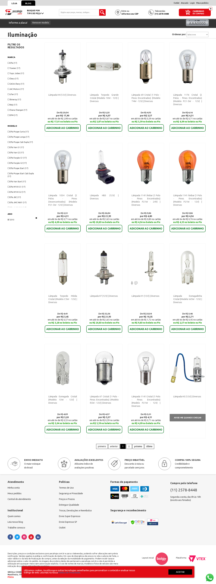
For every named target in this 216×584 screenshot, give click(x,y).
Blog (28, 3)
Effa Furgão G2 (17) (18, 163)
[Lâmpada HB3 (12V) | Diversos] (104, 167)
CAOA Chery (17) (16, 84)
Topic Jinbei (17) (16, 73)
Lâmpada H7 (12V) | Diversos (104, 296)
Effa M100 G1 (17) (17, 187)
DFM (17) (13, 115)
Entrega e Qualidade (69, 505)
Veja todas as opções (36, 218)
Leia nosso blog (15, 522)
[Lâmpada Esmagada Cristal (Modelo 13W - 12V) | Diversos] (63, 368)
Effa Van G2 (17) (16, 153)
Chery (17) (14, 79)
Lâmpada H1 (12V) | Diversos (145, 296)
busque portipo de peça (34, 12)
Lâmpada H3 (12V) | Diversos (187, 396)
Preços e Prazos (67, 499)
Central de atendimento (19, 499)
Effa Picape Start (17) (18, 168)
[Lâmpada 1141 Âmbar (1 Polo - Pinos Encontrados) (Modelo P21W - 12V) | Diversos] (188, 167)
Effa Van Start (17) (17, 182)
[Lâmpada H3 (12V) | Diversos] (188, 368)
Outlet (176, 3)
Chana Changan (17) (18, 110)
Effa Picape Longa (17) (19, 137)
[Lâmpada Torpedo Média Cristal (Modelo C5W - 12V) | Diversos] (63, 267)
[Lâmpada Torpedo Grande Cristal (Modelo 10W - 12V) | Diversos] (104, 66)
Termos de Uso (66, 487)
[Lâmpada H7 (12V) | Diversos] (104, 267)
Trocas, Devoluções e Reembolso (75, 510)
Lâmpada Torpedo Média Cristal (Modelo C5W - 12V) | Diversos (62, 299)
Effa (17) (13, 63)
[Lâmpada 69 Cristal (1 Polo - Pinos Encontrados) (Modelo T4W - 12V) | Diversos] (146, 66)
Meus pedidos (202, 3)
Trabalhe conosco (16, 527)
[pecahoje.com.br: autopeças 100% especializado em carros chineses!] (13, 12)
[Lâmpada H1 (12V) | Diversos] (146, 267)
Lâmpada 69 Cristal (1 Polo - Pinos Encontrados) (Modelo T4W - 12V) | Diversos (146, 98)
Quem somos (14, 516)
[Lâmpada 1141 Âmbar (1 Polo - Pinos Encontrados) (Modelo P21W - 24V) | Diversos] (146, 167)
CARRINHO (198, 11)
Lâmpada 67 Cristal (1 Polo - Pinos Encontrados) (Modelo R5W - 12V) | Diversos (104, 399)
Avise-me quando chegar (187, 418)
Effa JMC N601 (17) (18, 202)
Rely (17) (13, 105)
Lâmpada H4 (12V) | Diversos (62, 95)
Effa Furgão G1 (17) (18, 158)
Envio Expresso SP (68, 522)
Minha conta (14, 487)
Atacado (184, 3)
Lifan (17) (13, 94)
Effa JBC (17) (15, 197)
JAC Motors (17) (16, 89)
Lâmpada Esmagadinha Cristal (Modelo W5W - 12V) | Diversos (187, 299)
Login (192, 3)
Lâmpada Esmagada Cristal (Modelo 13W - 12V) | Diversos (62, 399)
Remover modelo (40, 22)
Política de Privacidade (69, 572)
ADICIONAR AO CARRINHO (62, 128)
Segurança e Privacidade (71, 493)
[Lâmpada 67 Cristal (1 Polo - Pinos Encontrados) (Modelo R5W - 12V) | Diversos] (104, 368)
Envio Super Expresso (69, 516)
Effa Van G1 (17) (16, 147)
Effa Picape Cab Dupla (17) (21, 142)
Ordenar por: (179, 34)
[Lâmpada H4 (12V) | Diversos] (63, 66)
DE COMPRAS (198, 14)
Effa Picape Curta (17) (19, 132)
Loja (14, 3)
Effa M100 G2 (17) (17, 192)
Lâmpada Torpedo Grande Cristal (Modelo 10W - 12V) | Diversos (104, 98)
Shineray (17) (15, 99)
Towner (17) (14, 68)
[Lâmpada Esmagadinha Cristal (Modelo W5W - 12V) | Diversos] (188, 267)
